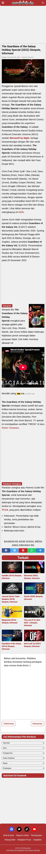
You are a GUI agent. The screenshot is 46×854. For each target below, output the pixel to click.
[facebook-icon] (11, 829)
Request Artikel (22, 835)
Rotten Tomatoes (10, 428)
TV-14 (5, 510)
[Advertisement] (23, 25)
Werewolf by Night (19, 138)
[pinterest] (23, 550)
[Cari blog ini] (43, 3)
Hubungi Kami (9, 840)
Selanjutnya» (37, 723)
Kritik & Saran (8, 835)
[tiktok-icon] (26, 829)
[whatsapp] (31, 550)
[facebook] (6, 550)
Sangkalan (37, 840)
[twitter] (14, 550)
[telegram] (40, 550)
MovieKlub (27, 848)
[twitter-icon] (19, 829)
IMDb (21, 212)
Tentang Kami (36, 835)
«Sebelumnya (8, 723)
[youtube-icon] (34, 829)
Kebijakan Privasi (24, 840)
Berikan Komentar (27, 57)
